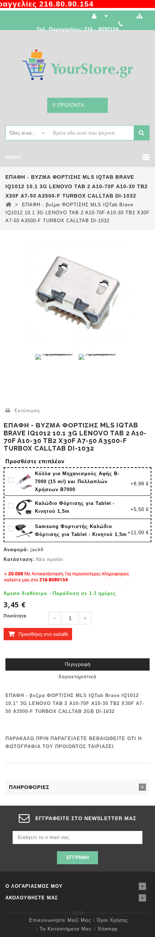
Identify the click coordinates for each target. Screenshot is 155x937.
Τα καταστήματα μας (66, 929)
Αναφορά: (16, 549)
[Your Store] (77, 64)
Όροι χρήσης (112, 920)
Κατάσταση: (19, 559)
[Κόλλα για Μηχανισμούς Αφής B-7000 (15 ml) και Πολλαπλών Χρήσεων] (25, 481)
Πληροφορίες (29, 787)
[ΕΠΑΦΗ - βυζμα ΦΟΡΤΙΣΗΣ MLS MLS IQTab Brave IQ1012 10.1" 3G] (55, 375)
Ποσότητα (15, 616)
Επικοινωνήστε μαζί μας (60, 920)
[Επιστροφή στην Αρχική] (8, 204)
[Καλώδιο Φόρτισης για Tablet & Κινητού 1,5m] (25, 507)
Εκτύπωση (27, 410)
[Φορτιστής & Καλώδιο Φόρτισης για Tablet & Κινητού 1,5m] (25, 530)
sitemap (108, 929)
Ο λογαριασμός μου (34, 886)
